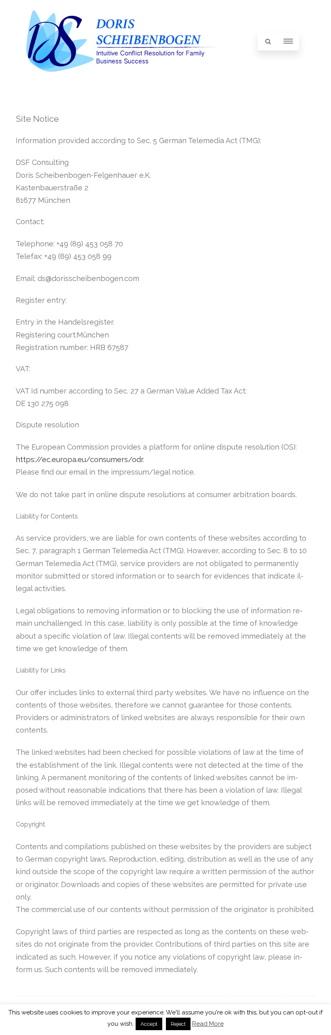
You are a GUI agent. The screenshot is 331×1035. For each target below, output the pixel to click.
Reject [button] (178, 1024)
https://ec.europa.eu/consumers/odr (79, 459)
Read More (208, 1023)
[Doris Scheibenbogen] (122, 80)
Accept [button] (148, 1024)
